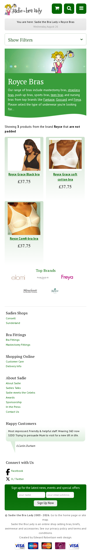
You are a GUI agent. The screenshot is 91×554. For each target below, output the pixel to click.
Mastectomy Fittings (18, 344)
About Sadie (13, 383)
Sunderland (13, 323)
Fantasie (49, 99)
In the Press (13, 406)
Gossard (61, 99)
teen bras (57, 95)
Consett (11, 318)
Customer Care (15, 361)
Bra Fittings (13, 339)
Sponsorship (14, 402)
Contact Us (12, 411)
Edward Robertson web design (52, 537)
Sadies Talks (13, 388)
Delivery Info (13, 366)
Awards (10, 397)
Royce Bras (67, 22)
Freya (77, 99)
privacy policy (58, 528)
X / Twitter (17, 479)
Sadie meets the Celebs (20, 392)
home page (70, 515)
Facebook (17, 470)
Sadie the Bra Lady (46, 22)
